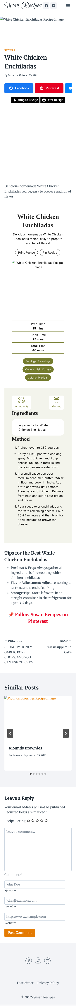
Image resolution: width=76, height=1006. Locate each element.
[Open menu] (68, 5)
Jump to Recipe (27, 100)
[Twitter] (38, 961)
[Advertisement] (38, 144)
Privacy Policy (48, 983)
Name (10, 891)
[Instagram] (47, 961)
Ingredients (21, 406)
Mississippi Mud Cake (59, 646)
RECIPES (9, 50)
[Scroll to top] (66, 1000)
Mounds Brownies (25, 748)
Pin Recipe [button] (50, 252)
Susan (11, 75)
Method (56, 406)
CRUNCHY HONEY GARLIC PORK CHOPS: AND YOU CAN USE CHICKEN (18, 651)
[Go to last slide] (10, 733)
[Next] (66, 733)
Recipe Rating (14, 821)
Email (10, 907)
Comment (13, 875)
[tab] (31, 774)
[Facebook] (46, 5)
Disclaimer (25, 983)
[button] (59, 425)
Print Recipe (54, 100)
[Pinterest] (53, 5)
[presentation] (38, 718)
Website (10, 923)
